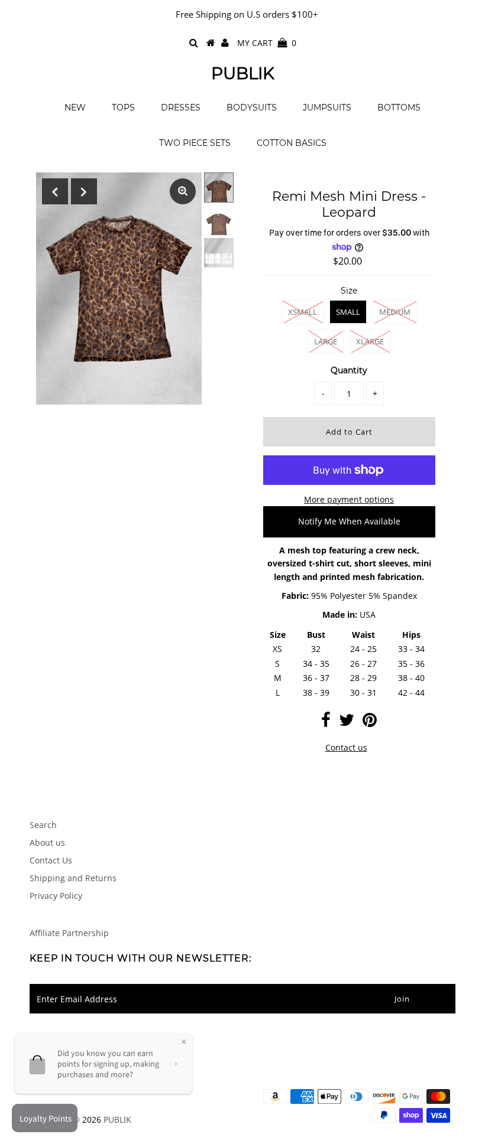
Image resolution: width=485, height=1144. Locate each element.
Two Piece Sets (195, 143)
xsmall (302, 312)
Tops (123, 107)
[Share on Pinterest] (370, 722)
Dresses (181, 107)
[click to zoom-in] (183, 191)
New (75, 107)
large (325, 341)
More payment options (349, 499)
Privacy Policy (56, 895)
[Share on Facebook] (326, 722)
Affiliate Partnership (69, 932)
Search (43, 824)
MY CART (266, 42)
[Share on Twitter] (346, 722)
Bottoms (399, 107)
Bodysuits (252, 107)
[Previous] (55, 191)
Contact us (346, 747)
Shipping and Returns (73, 878)
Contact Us (51, 860)
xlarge (370, 341)
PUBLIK (242, 73)
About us (47, 842)
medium (394, 312)
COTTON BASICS (291, 143)
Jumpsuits (327, 107)
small (348, 312)
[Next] (84, 191)
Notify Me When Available (349, 521)
